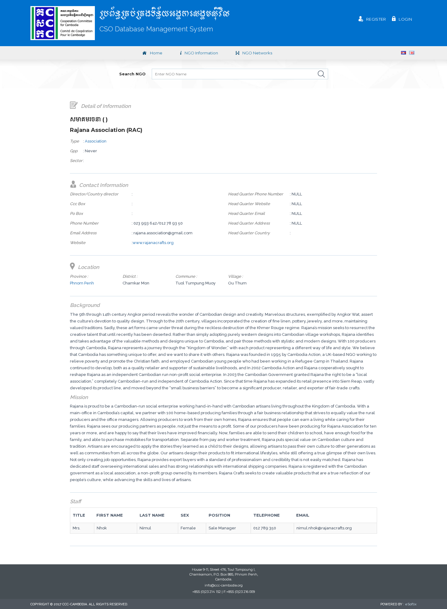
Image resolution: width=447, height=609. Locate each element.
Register (376, 19)
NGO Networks (257, 52)
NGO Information (201, 52)
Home (156, 52)
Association (95, 141)
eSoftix (411, 604)
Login (405, 19)
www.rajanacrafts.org (153, 242)
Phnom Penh (82, 283)
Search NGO (132, 73)
